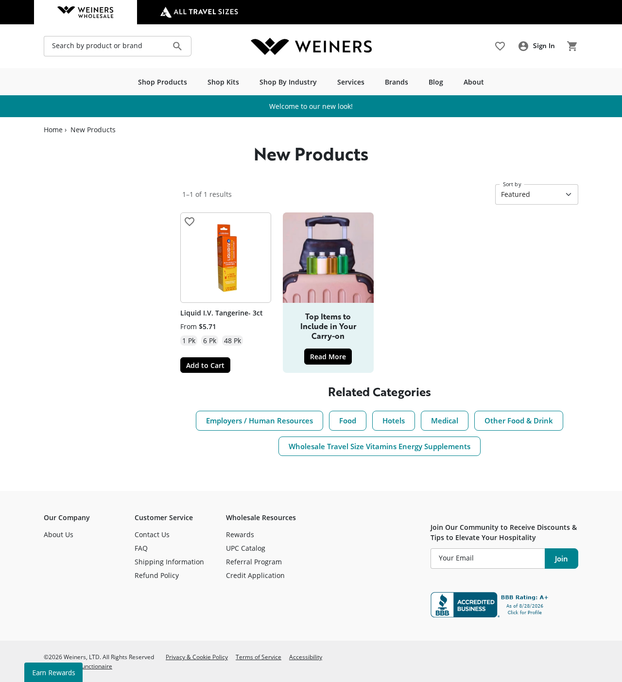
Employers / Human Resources (259, 420)
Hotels (393, 420)
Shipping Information (169, 561)
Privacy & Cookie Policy (197, 657)
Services (350, 82)
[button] (189, 221)
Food (347, 420)
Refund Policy (157, 575)
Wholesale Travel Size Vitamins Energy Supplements (379, 446)
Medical (444, 420)
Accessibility (305, 657)
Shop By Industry (288, 82)
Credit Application (255, 575)
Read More (331, 356)
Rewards (240, 534)
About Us (58, 534)
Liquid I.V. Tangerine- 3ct (221, 312)
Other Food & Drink (518, 420)
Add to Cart (205, 365)
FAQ (141, 548)
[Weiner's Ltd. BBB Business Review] (504, 604)
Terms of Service (258, 657)
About (474, 82)
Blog (436, 82)
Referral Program (254, 561)
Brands (396, 82)
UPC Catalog (245, 548)
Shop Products (162, 82)
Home (53, 129)
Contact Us (152, 534)
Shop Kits (223, 82)
